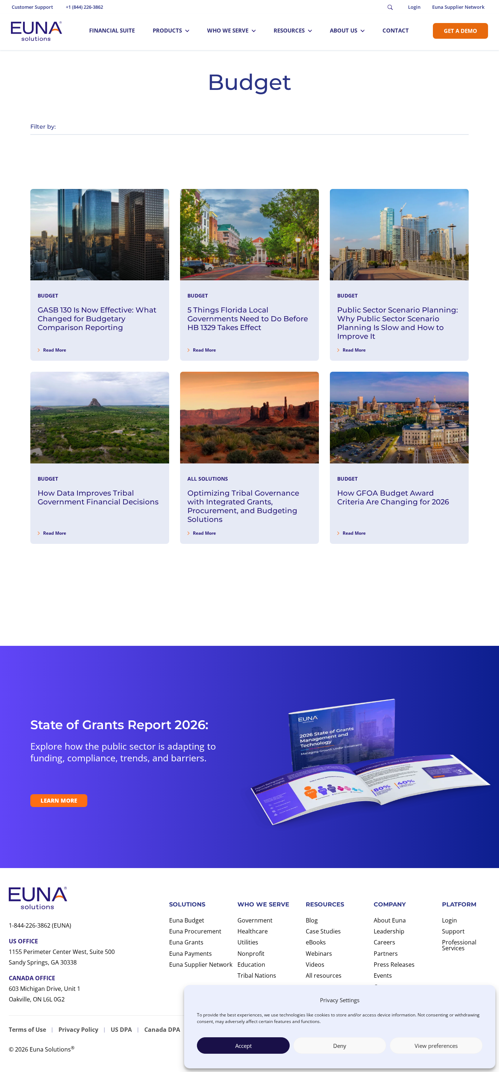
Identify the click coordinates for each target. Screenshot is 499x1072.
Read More (54, 350)
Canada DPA (162, 1030)
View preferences (436, 1045)
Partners (386, 954)
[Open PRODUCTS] (187, 30)
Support (453, 931)
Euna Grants (186, 942)
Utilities (247, 942)
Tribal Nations (256, 975)
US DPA (121, 1030)
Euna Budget (186, 920)
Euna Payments (190, 954)
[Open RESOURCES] (310, 30)
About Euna (390, 920)
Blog (312, 920)
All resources (324, 975)
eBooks (316, 942)
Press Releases (394, 965)
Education (251, 965)
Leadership (389, 931)
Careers (384, 942)
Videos (315, 965)
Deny (339, 1045)
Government (255, 920)
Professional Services (459, 945)
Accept (243, 1045)
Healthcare (252, 931)
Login (449, 920)
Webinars (319, 954)
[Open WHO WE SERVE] (254, 30)
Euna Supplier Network (200, 965)
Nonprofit (250, 954)
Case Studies (323, 931)
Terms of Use (27, 1030)
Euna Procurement (195, 931)
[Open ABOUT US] (363, 30)
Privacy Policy (78, 1030)
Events (383, 975)
